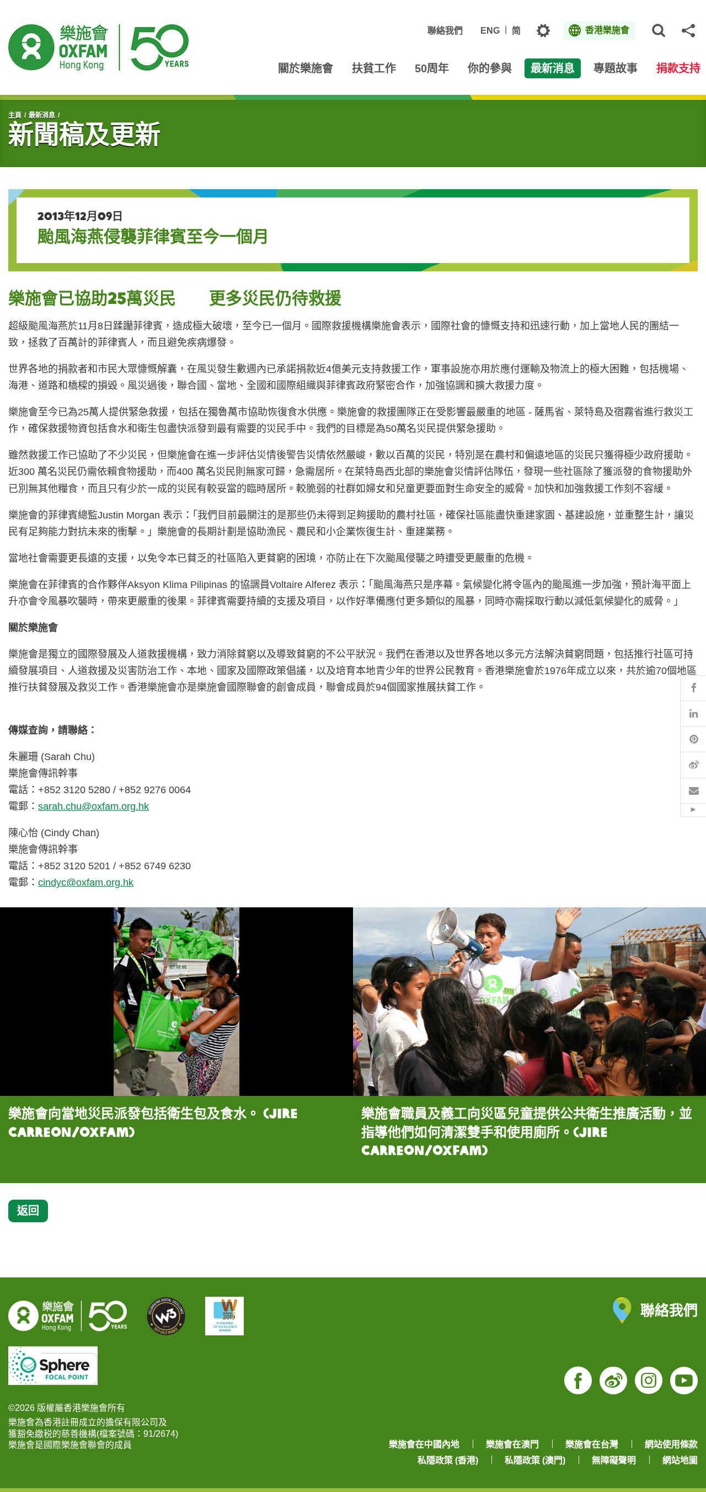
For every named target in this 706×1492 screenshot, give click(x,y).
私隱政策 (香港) (448, 1460)
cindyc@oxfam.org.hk (85, 882)
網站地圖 (680, 1460)
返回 (28, 1210)
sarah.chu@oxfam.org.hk (93, 806)
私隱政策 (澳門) (535, 1460)
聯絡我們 (445, 30)
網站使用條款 (671, 1444)
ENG (490, 30)
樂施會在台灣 (591, 1444)
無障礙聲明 (614, 1460)
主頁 (15, 115)
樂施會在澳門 (512, 1444)
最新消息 (42, 115)
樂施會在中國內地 (424, 1444)
